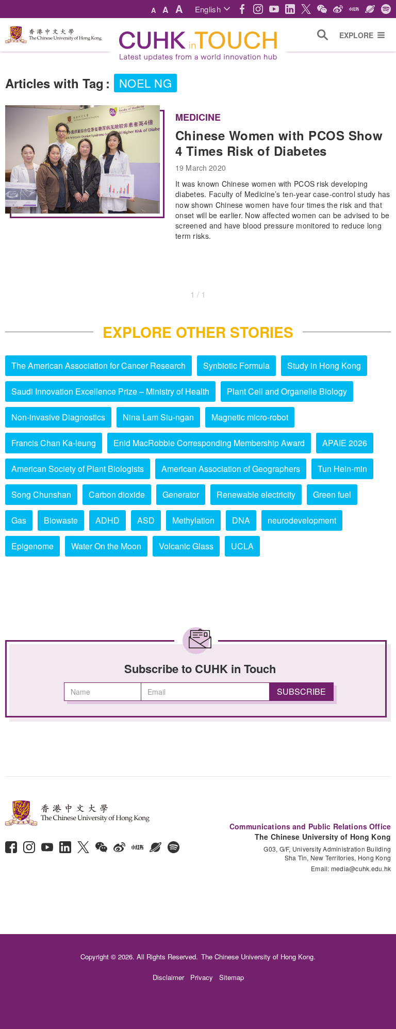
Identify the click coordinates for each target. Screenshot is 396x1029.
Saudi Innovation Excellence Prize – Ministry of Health (110, 391)
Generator (180, 494)
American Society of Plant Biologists (77, 469)
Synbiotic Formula (236, 365)
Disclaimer (168, 977)
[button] (212, 9)
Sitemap (231, 977)
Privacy (201, 977)
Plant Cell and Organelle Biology (287, 391)
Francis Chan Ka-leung (53, 443)
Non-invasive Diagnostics (58, 417)
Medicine (198, 117)
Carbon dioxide (117, 494)
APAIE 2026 (344, 443)
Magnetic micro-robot (249, 417)
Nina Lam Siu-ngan (158, 417)
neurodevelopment (302, 520)
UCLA (242, 546)
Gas (18, 520)
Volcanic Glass (186, 546)
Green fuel (332, 494)
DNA (241, 520)
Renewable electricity (256, 494)
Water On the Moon (106, 546)
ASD (146, 520)
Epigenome (32, 546)
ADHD (107, 520)
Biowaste (61, 520)
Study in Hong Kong (324, 365)
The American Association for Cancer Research (98, 365)
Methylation (193, 520)
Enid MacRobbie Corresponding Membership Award (209, 443)
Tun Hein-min (342, 469)
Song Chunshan (41, 494)
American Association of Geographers (230, 469)
